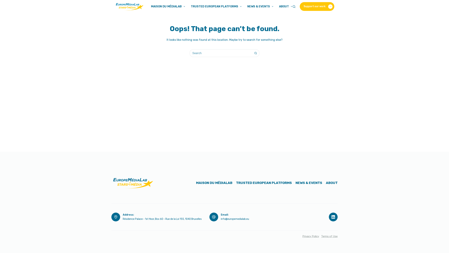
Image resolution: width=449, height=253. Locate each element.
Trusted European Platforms (214, 6)
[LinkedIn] (333, 217)
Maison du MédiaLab (166, 6)
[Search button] (255, 53)
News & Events (258, 6)
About (284, 6)
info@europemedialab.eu (235, 219)
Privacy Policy (310, 236)
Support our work (315, 6)
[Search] (294, 6)
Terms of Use (329, 236)
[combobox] (221, 53)
